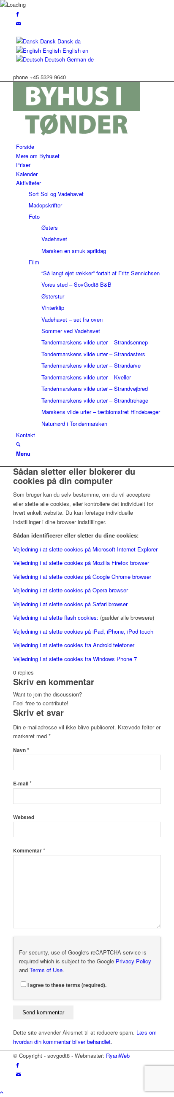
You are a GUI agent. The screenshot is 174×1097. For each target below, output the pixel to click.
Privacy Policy (133, 961)
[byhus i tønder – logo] (76, 138)
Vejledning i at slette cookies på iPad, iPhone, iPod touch (83, 631)
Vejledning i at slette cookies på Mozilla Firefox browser (81, 563)
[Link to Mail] (18, 23)
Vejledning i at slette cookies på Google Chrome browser (82, 577)
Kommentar (29, 850)
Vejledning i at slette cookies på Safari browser (70, 604)
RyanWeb (118, 1055)
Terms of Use (46, 970)
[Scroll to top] (1, 1092)
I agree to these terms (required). (66, 985)
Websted (23, 817)
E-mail (22, 783)
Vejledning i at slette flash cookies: (55, 617)
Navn (21, 750)
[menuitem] (88, 146)
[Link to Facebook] (17, 14)
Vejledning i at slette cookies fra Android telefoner (73, 645)
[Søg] (18, 444)
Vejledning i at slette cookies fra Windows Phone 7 (75, 659)
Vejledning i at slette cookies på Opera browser (70, 590)
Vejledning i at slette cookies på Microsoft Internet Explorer (85, 549)
